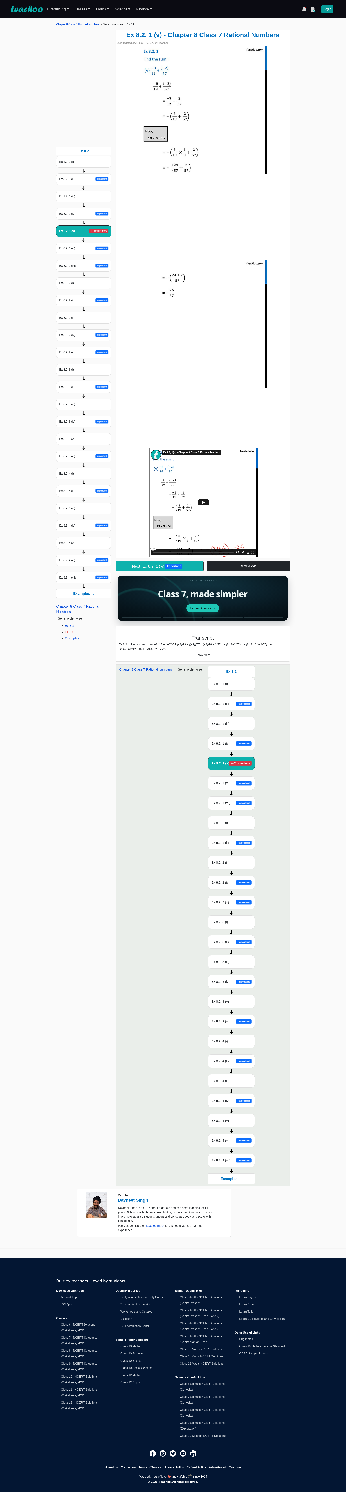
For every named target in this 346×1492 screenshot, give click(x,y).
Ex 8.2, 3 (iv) (83, 421)
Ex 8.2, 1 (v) (83, 231)
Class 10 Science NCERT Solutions (203, 1435)
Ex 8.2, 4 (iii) (67, 508)
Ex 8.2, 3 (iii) (67, 404)
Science (121, 9)
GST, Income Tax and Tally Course (142, 1297)
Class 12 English (131, 1382)
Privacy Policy (174, 1467)
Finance (142, 9)
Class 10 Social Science (136, 1367)
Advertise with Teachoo (225, 1467)
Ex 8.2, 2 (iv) (83, 335)
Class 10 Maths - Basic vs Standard (262, 1346)
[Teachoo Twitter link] (173, 1453)
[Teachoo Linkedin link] (193, 1453)
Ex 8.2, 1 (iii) (67, 196)
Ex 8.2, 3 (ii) (83, 387)
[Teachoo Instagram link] (163, 1453)
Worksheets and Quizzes (136, 1311)
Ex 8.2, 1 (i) (66, 161)
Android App (69, 1297)
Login (327, 9)
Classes (81, 9)
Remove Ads (248, 566)
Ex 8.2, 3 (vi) (83, 456)
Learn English (248, 1297)
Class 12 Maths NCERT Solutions (201, 1363)
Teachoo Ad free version (135, 1304)
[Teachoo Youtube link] (183, 1453)
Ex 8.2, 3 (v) (66, 438)
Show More (203, 654)
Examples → (84, 594)
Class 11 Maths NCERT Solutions (201, 1356)
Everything (56, 9)
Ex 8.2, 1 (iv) (83, 213)
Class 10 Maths (130, 1346)
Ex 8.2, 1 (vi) (83, 248)
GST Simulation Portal (134, 1326)
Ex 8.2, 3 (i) (66, 369)
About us (111, 1467)
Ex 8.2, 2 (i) (66, 283)
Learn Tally (246, 1311)
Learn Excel (247, 1304)
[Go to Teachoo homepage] (26, 9)
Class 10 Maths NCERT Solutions (201, 1349)
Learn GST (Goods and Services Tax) (263, 1318)
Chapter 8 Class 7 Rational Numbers (77, 24)
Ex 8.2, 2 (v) (83, 352)
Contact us (128, 1467)
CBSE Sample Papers (253, 1353)
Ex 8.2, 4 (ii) (83, 490)
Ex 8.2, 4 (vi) (83, 560)
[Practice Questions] (313, 9)
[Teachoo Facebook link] (153, 1453)
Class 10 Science (131, 1353)
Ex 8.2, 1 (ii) (83, 179)
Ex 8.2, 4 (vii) (83, 577)
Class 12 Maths (130, 1375)
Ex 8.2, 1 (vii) (83, 265)
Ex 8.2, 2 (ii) (83, 300)
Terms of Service (150, 1467)
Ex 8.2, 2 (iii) (67, 317)
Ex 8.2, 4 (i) (66, 473)
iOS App (66, 1304)
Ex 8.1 (69, 625)
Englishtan (246, 1339)
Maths (101, 9)
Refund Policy (196, 1467)
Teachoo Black (154, 1225)
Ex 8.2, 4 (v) (66, 542)
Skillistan (126, 1318)
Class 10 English (131, 1360)
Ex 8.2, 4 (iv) (83, 525)
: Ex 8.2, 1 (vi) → (159, 566)
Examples (72, 638)
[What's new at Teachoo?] (304, 9)
